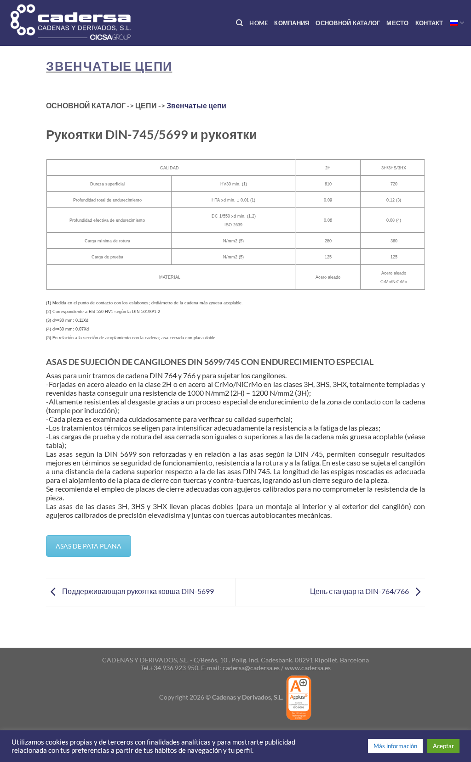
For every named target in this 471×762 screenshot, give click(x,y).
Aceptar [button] (443, 746)
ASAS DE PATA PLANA (88, 546)
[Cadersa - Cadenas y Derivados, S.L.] (87, 23)
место (397, 23)
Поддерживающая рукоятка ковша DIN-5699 (137, 591)
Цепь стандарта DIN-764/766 (360, 591)
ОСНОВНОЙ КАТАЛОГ (348, 23)
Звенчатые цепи (109, 65)
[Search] (239, 23)
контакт (429, 23)
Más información (395, 746)
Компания (291, 23)
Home (258, 23)
